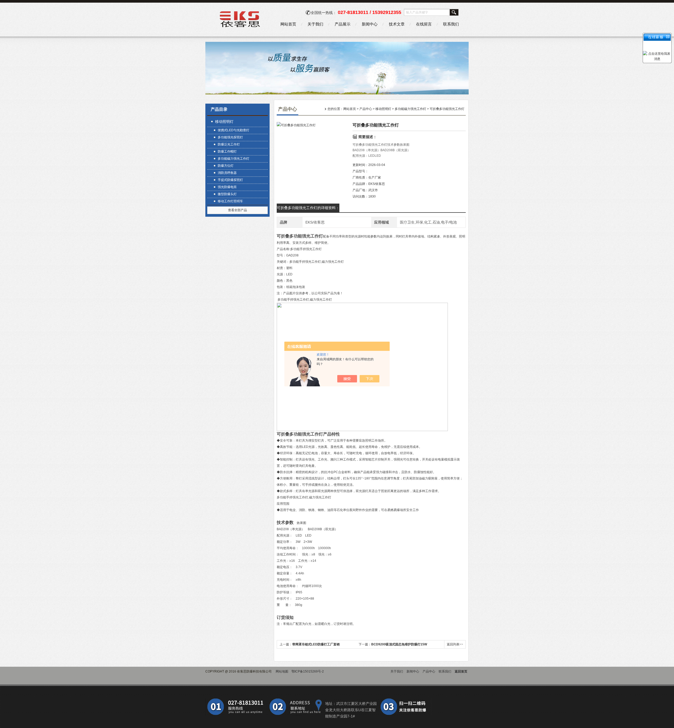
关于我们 (315, 24)
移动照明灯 (224, 121)
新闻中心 (370, 24)
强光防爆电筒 (227, 187)
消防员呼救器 (227, 173)
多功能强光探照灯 (230, 137)
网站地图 (282, 671)
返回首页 (461, 671)
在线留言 (424, 24)
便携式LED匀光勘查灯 (233, 130)
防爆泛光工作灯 (229, 144)
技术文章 (397, 24)
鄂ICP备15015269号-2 (307, 671)
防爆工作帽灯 (227, 151)
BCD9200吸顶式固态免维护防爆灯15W (399, 644)
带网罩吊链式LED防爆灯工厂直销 (316, 644)
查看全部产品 (237, 210)
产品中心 (365, 109)
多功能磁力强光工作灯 (233, 158)
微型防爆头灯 (227, 194)
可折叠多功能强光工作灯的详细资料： (308, 208)
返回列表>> (455, 644)
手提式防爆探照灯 (230, 180)
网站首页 (288, 24)
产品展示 (342, 24)
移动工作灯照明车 (230, 201)
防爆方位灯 (226, 166)
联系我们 (451, 24)
